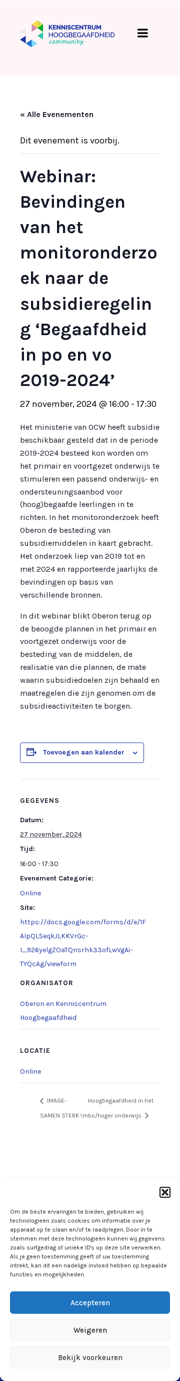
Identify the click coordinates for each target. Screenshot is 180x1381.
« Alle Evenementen (57, 114)
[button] (165, 1192)
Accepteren (90, 1302)
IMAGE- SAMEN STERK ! (61, 1108)
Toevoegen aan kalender (83, 752)
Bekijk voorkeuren (90, 1357)
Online (30, 893)
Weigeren (90, 1330)
